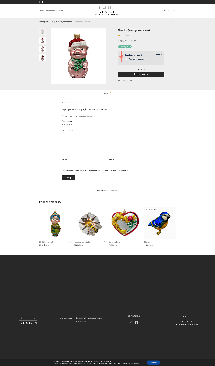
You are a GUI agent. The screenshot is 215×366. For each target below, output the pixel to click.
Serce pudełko (114, 242)
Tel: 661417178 (187, 321)
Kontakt (60, 10)
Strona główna (44, 22)
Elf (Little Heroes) (46, 242)
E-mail (112, 159)
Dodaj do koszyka (141, 74)
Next (104, 56)
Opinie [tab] (107, 93)
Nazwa (65, 159)
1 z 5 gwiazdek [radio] (62, 125)
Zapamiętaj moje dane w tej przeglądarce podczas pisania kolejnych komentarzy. (96, 170)
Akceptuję (153, 362)
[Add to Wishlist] (120, 80)
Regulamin (50, 10)
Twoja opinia (67, 131)
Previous (52, 56)
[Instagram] (42, 2)
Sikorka (147, 242)
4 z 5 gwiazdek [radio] (69, 125)
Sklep (41, 10)
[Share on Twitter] (127, 81)
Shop (53, 22)
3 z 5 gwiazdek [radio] (67, 125)
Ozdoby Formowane (65, 22)
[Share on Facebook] (124, 81)
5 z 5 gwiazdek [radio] (71, 125)
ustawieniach (134, 363)
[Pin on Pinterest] (131, 81)
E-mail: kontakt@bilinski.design (187, 324)
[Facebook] (39, 2)
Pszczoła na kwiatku (82, 242)
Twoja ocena (67, 121)
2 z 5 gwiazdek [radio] (65, 125)
